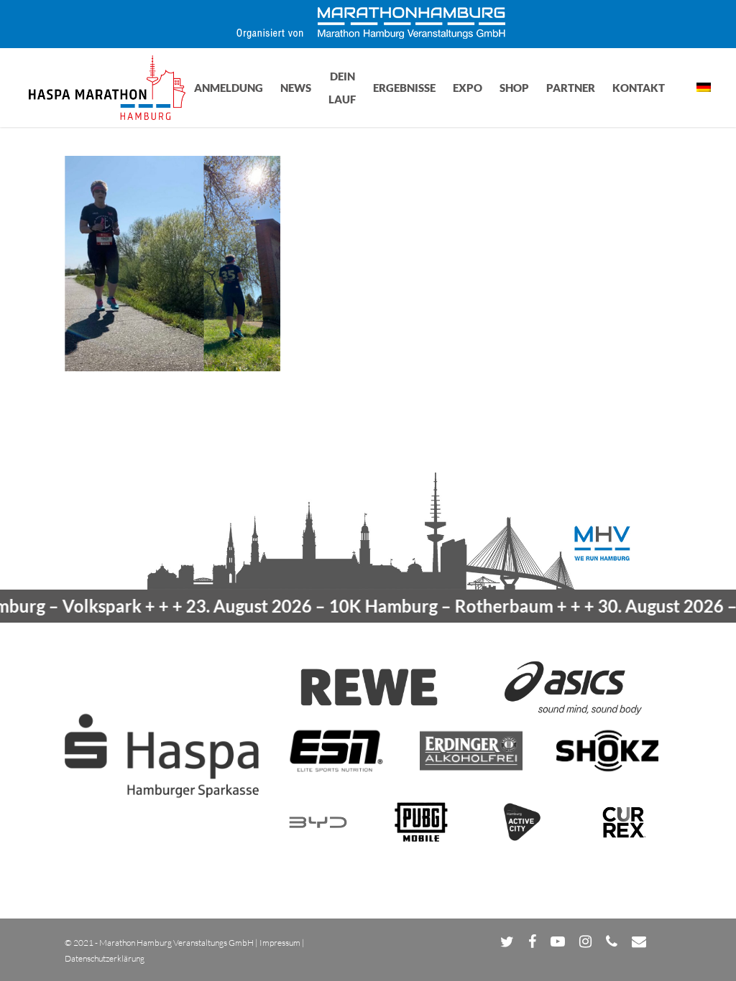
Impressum (279, 942)
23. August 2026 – (346, 605)
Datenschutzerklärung (104, 958)
